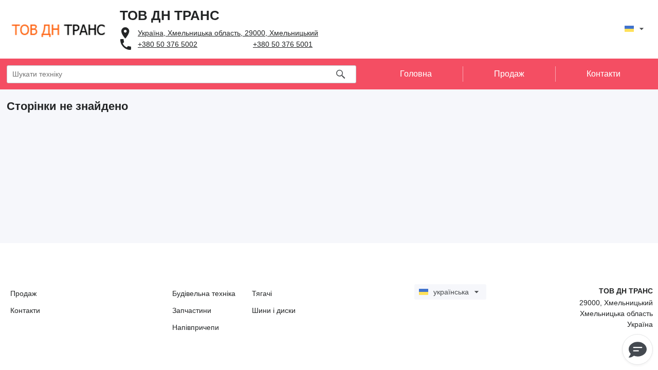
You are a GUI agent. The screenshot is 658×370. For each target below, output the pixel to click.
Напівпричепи (195, 327)
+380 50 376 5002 (167, 44)
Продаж (23, 293)
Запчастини (191, 310)
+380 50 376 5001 (283, 44)
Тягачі (262, 293)
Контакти (25, 310)
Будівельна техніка (203, 293)
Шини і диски (274, 310)
